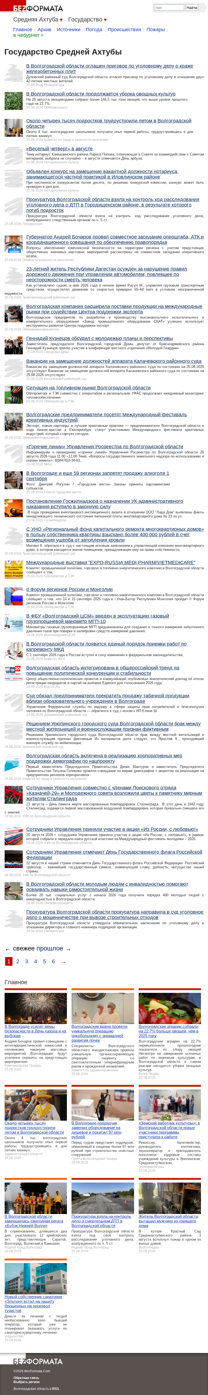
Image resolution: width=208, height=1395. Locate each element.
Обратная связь (26, 1378)
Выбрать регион (27, 1382)
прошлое (50, 948)
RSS (55, 1389)
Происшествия (124, 29)
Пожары (156, 29)
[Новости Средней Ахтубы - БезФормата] (32, 7)
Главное (22, 29)
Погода (94, 29)
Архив (44, 29)
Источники (68, 29)
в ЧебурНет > (28, 35)
